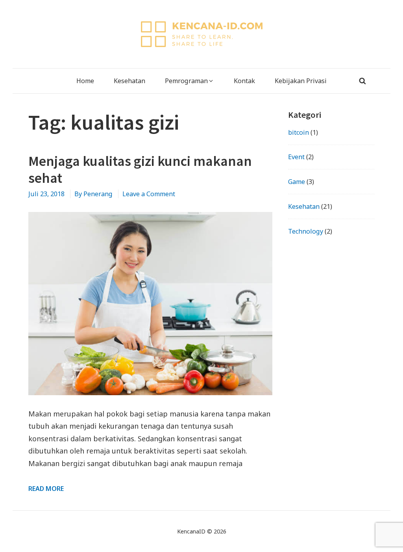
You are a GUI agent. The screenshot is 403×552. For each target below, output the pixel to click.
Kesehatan (304, 206)
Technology (305, 231)
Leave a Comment (148, 194)
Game (296, 181)
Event (296, 156)
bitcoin (298, 132)
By (93, 194)
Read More (46, 488)
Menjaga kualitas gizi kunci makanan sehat (140, 169)
